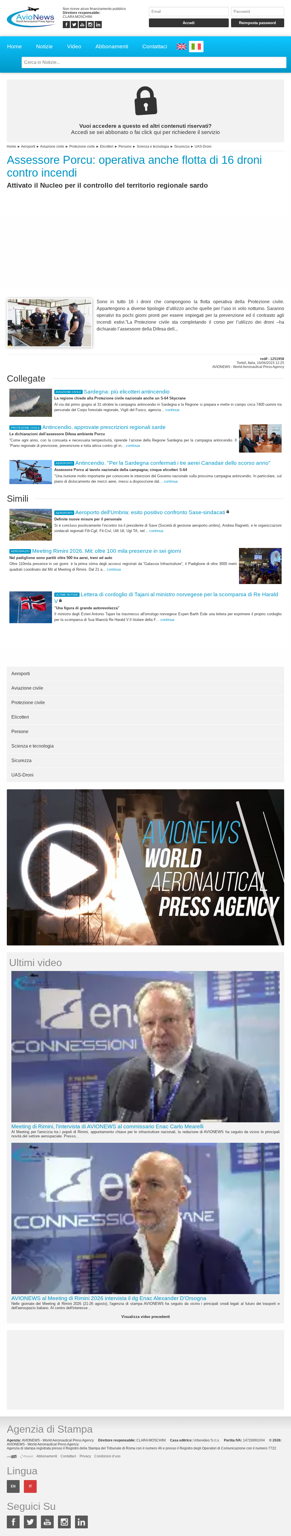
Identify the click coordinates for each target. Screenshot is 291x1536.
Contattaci (154, 46)
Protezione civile (82, 146)
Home (14, 46)
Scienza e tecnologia (153, 146)
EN (13, 1486)
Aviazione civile (52, 146)
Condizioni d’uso (107, 1456)
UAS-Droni (203, 146)
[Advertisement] (145, 254)
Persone (125, 146)
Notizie (44, 46)
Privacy (85, 1456)
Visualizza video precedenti (145, 1317)
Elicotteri (106, 146)
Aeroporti (28, 146)
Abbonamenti (111, 46)
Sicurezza (182, 146)
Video (74, 46)
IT (30, 1486)
